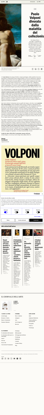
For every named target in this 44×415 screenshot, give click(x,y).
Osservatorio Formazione (7, 344)
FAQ (16, 345)
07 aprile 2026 (37, 266)
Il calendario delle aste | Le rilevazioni (7, 336)
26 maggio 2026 (27, 284)
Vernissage (31, 327)
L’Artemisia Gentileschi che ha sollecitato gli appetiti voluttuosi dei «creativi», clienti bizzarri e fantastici (17, 250)
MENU (4, 1)
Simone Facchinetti (5, 271)
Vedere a (31, 325)
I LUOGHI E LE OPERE (5, 313)
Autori (2, 338)
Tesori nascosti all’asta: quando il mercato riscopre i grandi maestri (6, 246)
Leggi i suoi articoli (5, 141)
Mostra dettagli (37, 216)
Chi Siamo (17, 330)
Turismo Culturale (5, 322)
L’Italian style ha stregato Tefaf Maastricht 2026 (38, 244)
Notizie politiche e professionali (33, 321)
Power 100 (3, 342)
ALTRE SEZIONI (32, 313)
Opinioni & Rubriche (33, 318)
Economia (7, 237)
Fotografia (31, 323)
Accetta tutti (36, 220)
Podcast (3, 340)
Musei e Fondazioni (5, 320)
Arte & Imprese (18, 322)
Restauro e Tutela (5, 318)
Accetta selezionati (22, 220)
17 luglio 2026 (5, 273)
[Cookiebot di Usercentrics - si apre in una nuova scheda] (35, 194)
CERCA (39, 1)
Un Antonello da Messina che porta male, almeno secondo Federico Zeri (27, 250)
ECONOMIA (17, 313)
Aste (17, 237)
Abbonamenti (32, 1)
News (4, 237)
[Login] (7, 1)
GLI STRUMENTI (4, 330)
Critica (35, 58)
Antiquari (39, 237)
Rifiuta (8, 220)
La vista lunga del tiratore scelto (27, 239)
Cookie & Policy (18, 343)
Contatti (17, 341)
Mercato (17, 324)
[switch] (16, 212)
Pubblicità (17, 339)
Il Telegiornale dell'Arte (20, 335)
